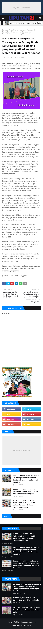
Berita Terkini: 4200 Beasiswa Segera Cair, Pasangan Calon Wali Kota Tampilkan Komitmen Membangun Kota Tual (27, 587)
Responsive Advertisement (21, 8)
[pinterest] (31, 414)
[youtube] (11, 424)
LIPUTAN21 (27, 626)
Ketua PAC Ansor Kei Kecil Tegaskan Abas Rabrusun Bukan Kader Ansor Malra (26, 609)
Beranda (5, 30)
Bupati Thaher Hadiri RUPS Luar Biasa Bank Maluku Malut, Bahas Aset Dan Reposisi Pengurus (25, 491)
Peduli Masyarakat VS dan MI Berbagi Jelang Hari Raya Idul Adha (26, 599)
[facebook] (11, 409)
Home (10, 622)
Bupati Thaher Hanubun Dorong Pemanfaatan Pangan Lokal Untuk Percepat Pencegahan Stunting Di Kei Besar (26, 564)
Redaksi (16, 622)
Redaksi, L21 (8, 58)
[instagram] (11, 419)
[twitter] (31, 409)
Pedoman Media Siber (28, 622)
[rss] (11, 414)
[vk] (31, 419)
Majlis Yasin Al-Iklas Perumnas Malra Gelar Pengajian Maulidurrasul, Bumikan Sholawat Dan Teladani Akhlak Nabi (26, 478)
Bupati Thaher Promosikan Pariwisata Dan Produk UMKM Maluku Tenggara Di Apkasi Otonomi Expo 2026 (24, 503)
